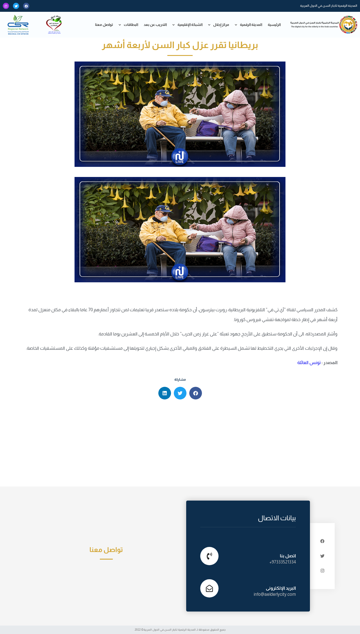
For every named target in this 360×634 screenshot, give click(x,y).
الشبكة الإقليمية (189, 24)
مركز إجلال (221, 24)
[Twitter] (16, 6)
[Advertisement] (180, 444)
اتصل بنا (288, 555)
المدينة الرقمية (251, 24)
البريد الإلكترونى (281, 588)
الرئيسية (274, 24)
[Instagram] (6, 6)
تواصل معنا (104, 24)
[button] (195, 393)
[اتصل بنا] (209, 556)
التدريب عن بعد (155, 24)
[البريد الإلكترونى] (209, 588)
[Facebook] (26, 6)
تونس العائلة (309, 362)
